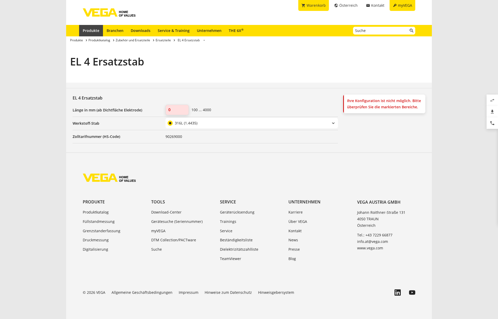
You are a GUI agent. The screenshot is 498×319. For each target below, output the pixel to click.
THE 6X (236, 30)
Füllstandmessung (99, 221)
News (293, 239)
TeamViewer (230, 258)
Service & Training (174, 30)
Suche (156, 249)
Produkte (91, 30)
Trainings (228, 221)
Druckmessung (96, 239)
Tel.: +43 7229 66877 (374, 234)
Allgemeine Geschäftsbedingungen (142, 292)
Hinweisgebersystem (276, 292)
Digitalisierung (95, 249)
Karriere (295, 212)
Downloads (140, 30)
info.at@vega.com (372, 241)
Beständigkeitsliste (236, 239)
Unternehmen (209, 30)
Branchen (115, 30)
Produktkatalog (96, 212)
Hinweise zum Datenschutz (228, 292)
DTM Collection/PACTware (173, 239)
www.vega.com (370, 247)
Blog (292, 258)
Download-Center (166, 212)
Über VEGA (297, 221)
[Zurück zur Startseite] (109, 178)
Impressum (188, 292)
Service (228, 202)
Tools (158, 202)
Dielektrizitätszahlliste (239, 249)
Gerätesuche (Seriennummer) (177, 221)
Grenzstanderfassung (101, 230)
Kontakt (295, 230)
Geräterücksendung (237, 212)
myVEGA (158, 230)
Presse (294, 249)
